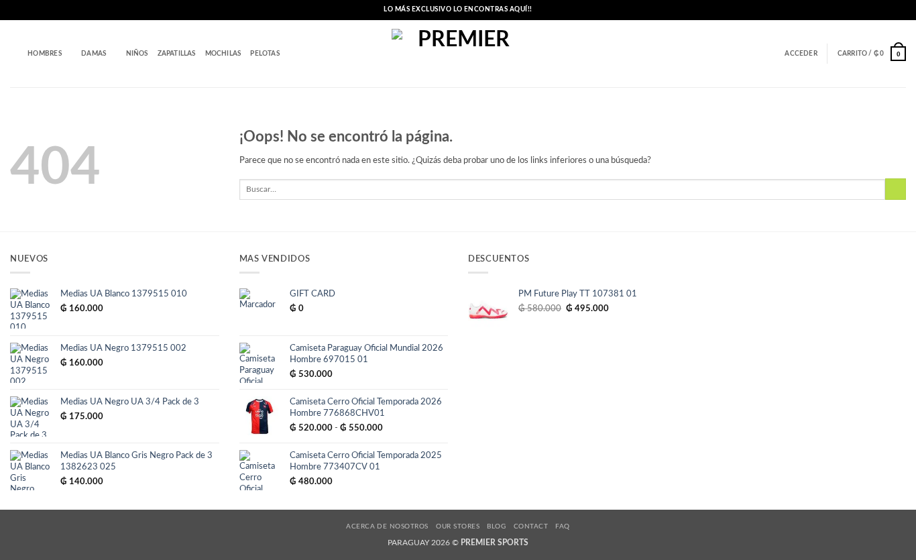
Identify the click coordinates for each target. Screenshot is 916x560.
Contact (531, 526)
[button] (801, 54)
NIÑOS (137, 53)
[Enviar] (895, 189)
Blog (496, 526)
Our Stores (457, 526)
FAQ (562, 526)
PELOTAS (264, 53)
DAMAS (93, 53)
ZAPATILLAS (177, 53)
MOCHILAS (223, 53)
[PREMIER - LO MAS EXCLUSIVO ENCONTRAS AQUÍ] (458, 54)
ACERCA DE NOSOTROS (387, 526)
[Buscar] (14, 54)
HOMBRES (44, 53)
